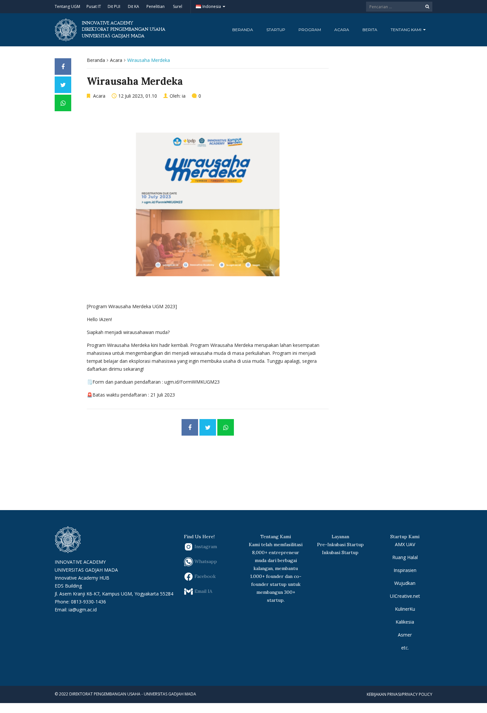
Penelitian (155, 6)
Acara (341, 29)
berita (369, 29)
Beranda (242, 29)
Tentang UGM (67, 6)
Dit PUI (114, 6)
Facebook (204, 576)
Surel (177, 6)
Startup (275, 29)
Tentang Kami (406, 29)
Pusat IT (93, 6)
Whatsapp (205, 561)
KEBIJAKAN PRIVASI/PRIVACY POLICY (399, 694)
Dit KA (133, 6)
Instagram (205, 546)
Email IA (202, 591)
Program (309, 29)
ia (184, 96)
